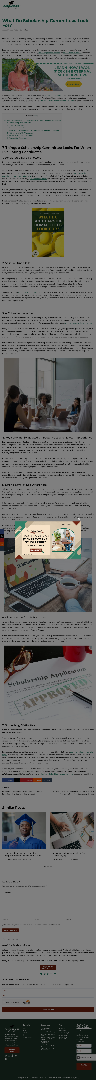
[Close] (79, 519)
